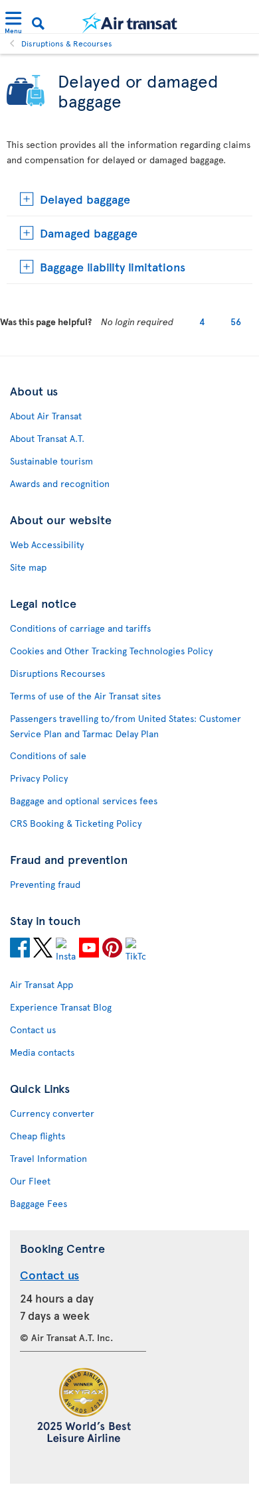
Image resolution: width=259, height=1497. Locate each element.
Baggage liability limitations (112, 266)
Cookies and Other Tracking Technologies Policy (111, 650)
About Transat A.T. (47, 438)
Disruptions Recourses (57, 673)
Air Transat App (41, 984)
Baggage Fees (38, 1203)
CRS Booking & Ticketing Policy (75, 823)
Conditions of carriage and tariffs (80, 628)
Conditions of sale (48, 755)
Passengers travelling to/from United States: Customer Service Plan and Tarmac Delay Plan (125, 726)
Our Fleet (30, 1181)
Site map (28, 567)
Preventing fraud (45, 884)
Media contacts (42, 1052)
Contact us (33, 1029)
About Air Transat (46, 415)
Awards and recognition (60, 483)
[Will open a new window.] (20, 950)
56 (235, 321)
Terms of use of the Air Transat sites (85, 695)
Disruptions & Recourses (66, 43)
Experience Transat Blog (61, 1007)
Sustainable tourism (51, 461)
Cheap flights (37, 1135)
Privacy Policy (39, 778)
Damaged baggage (88, 232)
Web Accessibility (47, 544)
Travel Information (48, 1158)
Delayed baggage (85, 198)
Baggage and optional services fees (83, 800)
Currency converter (52, 1113)
